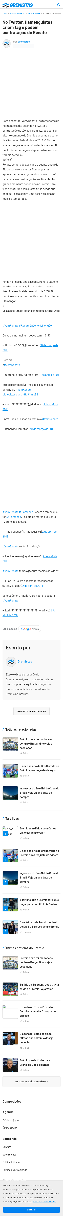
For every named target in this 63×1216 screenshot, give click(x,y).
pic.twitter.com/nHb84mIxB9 (20, 394)
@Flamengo (13, 516)
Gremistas (24, 41)
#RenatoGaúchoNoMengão (35, 325)
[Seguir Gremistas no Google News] (22, 627)
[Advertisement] (31, 80)
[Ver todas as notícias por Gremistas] (7, 41)
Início (5, 13)
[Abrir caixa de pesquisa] (58, 5)
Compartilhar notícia (29, 711)
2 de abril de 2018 (50, 374)
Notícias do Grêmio (17, 13)
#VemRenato (10, 325)
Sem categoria (34, 13)
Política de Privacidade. (44, 1201)
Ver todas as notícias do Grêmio (30, 1081)
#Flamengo (26, 511)
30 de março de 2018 (42, 428)
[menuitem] (31, 1120)
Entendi (31, 1209)
